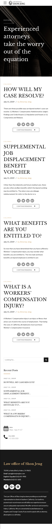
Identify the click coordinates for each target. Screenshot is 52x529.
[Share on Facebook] (19, 124)
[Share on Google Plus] (32, 124)
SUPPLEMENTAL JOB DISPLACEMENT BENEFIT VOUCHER (25, 159)
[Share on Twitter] (23, 124)
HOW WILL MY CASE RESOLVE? (19, 382)
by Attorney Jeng (24, 102)
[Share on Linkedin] (28, 124)
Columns (7, 84)
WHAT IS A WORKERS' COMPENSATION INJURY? (16, 415)
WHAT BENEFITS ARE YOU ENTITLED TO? (25, 229)
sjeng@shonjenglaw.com (16, 474)
